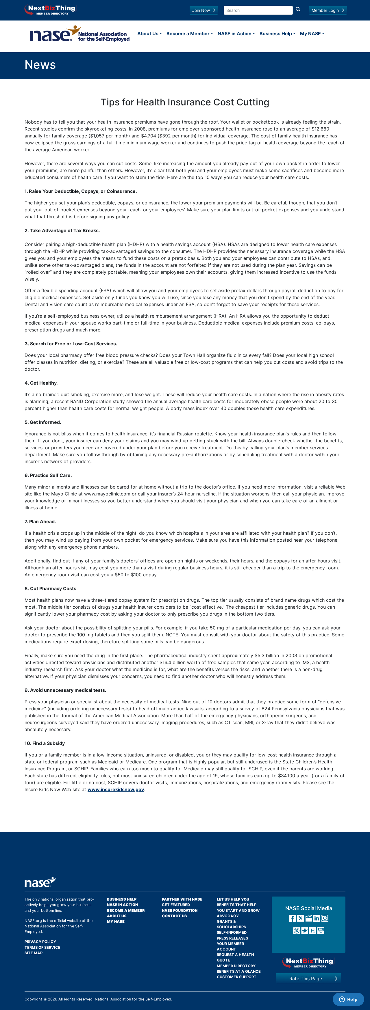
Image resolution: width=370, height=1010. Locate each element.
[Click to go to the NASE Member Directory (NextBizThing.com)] (50, 9)
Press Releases (232, 938)
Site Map (33, 953)
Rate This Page (305, 978)
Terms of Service (42, 947)
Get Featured (176, 905)
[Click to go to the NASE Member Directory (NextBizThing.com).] (308, 963)
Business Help (276, 33)
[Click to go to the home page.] (79, 33)
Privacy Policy (40, 942)
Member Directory (236, 966)
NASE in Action (234, 33)
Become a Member (188, 33)
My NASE (310, 33)
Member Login (325, 10)
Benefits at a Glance (239, 971)
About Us (147, 33)
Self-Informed (232, 932)
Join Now (201, 10)
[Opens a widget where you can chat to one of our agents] (348, 1000)
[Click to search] (298, 10)
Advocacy (228, 916)
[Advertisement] (185, 857)
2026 (52, 999)
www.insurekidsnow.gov (116, 789)
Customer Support (236, 977)
